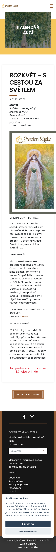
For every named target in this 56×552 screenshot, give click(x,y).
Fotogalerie (15, 488)
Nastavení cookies (28, 547)
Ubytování (14, 477)
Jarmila (23, 316)
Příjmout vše (28, 524)
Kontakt (13, 491)
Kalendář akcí (16, 481)
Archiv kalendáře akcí (28, 394)
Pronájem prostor (19, 484)
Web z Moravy (28, 544)
